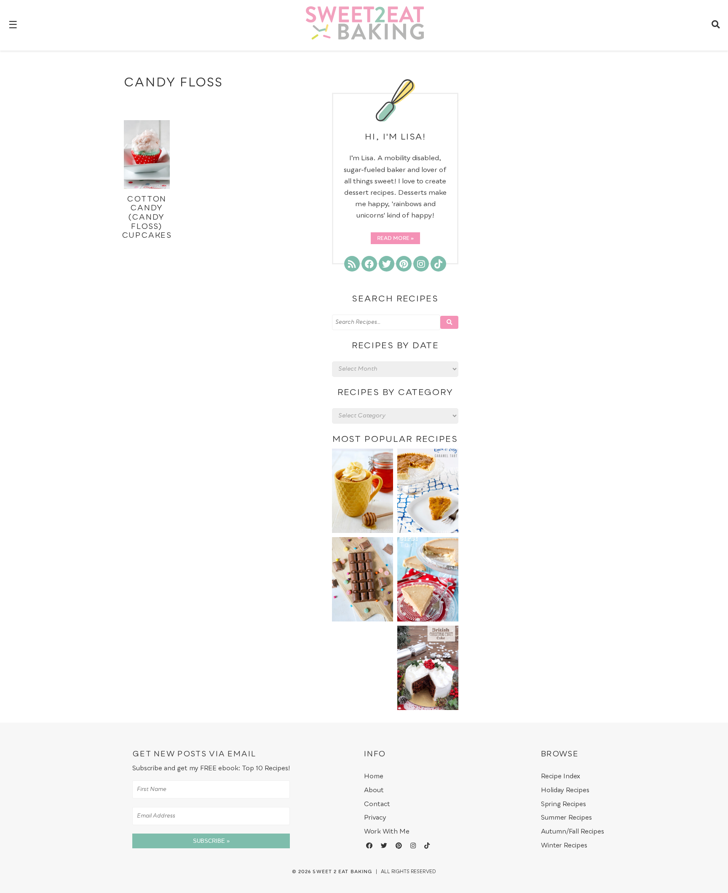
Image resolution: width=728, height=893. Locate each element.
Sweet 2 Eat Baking (342, 872)
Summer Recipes (566, 818)
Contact (377, 804)
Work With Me (387, 831)
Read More (393, 238)
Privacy (375, 818)
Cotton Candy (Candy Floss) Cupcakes (147, 217)
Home (373, 776)
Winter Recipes (564, 845)
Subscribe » (211, 841)
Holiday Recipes (565, 790)
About (374, 790)
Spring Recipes (563, 804)
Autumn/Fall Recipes (572, 831)
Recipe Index (560, 776)
